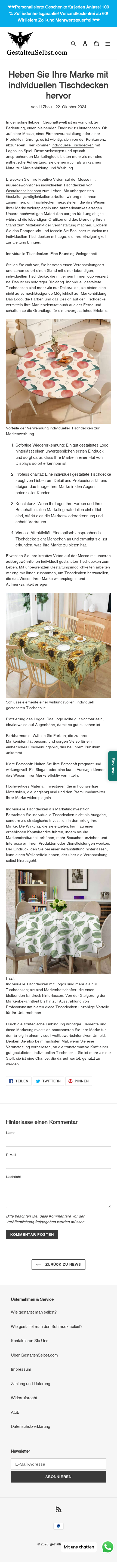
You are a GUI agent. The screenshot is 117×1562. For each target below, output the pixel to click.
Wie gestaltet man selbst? (34, 1312)
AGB (15, 1412)
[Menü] (107, 43)
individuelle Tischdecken (73, 145)
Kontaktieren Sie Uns (29, 1340)
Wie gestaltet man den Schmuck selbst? (46, 1326)
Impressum (21, 1369)
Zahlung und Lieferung (30, 1383)
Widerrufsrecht (24, 1397)
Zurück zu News (62, 1264)
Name (10, 1133)
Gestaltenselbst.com (23, 191)
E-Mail (11, 1155)
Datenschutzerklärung (30, 1426)
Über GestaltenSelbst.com (34, 1355)
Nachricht (13, 1177)
